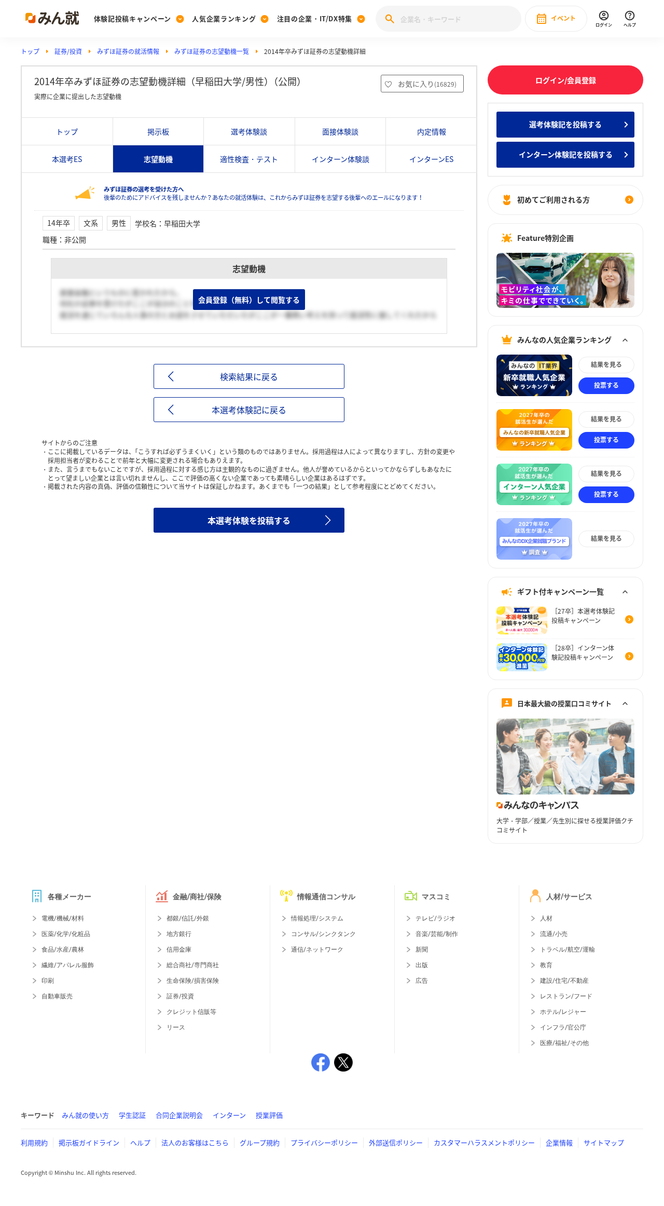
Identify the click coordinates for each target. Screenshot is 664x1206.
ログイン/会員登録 (565, 80)
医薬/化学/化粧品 (66, 934)
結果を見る (606, 364)
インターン (229, 1115)
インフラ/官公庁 (563, 1027)
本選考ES (67, 159)
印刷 (48, 980)
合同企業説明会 (179, 1115)
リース (176, 1027)
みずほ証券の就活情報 (128, 51)
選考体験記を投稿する (565, 124)
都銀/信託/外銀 (188, 918)
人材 (546, 918)
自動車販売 (57, 996)
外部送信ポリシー (396, 1142)
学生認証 (132, 1115)
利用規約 (34, 1142)
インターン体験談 (340, 159)
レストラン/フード (566, 996)
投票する (606, 385)
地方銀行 (179, 934)
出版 (422, 965)
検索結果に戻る (249, 376)
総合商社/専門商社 (193, 965)
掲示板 (158, 131)
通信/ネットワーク (317, 949)
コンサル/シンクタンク (323, 934)
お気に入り (427, 83)
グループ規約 (260, 1142)
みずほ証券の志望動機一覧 (211, 51)
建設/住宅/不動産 (564, 980)
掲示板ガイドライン (89, 1142)
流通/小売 (554, 934)
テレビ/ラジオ (435, 918)
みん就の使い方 (85, 1115)
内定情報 (431, 131)
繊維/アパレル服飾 (68, 965)
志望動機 (158, 159)
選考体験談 (249, 131)
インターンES (431, 159)
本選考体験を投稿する (249, 520)
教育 (546, 965)
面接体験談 (340, 131)
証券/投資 (68, 51)
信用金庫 (179, 949)
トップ (30, 51)
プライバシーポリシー (324, 1142)
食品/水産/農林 (63, 949)
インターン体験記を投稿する (566, 154)
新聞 (422, 949)
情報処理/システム (317, 918)
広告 (422, 980)
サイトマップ (604, 1142)
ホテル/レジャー (563, 1011)
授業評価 (269, 1115)
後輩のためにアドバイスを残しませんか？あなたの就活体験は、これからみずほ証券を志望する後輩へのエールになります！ (263, 193)
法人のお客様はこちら (195, 1142)
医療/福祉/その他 (564, 1043)
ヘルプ (140, 1142)
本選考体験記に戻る (249, 409)
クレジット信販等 (191, 1011)
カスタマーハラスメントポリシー (484, 1142)
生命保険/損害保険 (193, 980)
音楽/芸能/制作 (437, 934)
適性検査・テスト (249, 159)
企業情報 (559, 1142)
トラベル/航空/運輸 (567, 949)
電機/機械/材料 (63, 918)
